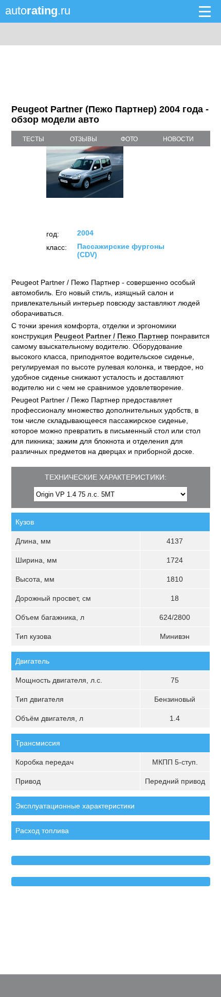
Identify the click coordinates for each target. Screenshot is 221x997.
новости (178, 139)
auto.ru (37, 10)
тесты (33, 139)
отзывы (83, 139)
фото (129, 139)
